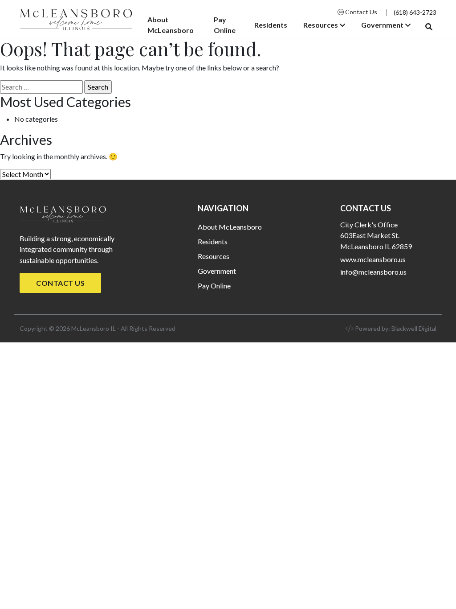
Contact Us (360, 12)
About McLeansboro (170, 24)
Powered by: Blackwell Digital (395, 328)
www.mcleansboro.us (373, 259)
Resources (320, 25)
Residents (270, 25)
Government (382, 25)
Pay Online (225, 24)
